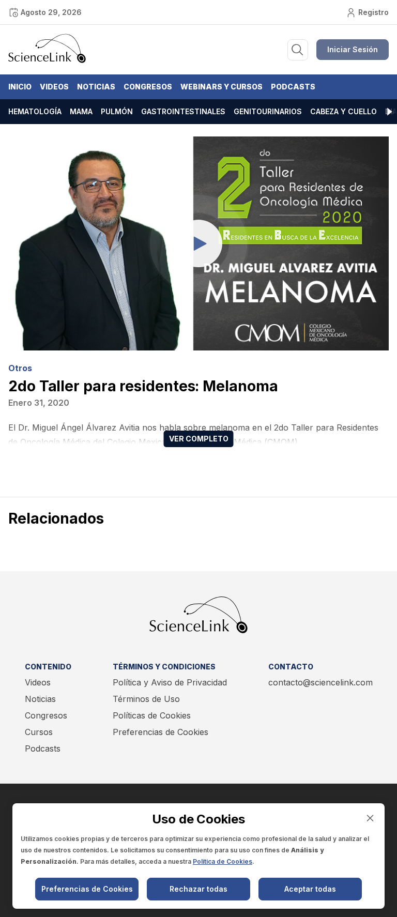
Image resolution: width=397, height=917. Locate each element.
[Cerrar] (370, 818)
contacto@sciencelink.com (320, 682)
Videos (54, 86)
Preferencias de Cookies (160, 732)
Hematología (35, 111)
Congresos (148, 86)
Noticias (96, 86)
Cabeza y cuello (343, 111)
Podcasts (293, 86)
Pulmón (117, 111)
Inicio (20, 86)
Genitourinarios (268, 111)
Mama (81, 111)
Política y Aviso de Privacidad (170, 682)
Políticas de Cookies (152, 715)
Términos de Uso (146, 699)
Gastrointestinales (183, 111)
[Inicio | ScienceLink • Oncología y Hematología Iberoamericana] (47, 60)
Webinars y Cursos (221, 86)
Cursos (39, 732)
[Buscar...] (297, 49)
